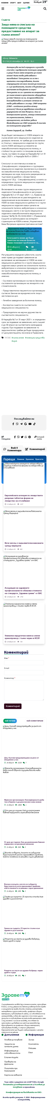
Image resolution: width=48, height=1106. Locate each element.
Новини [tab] (20, 459)
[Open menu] (3, 8)
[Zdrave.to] (23, 9)
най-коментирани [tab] (35, 721)
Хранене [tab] (30, 459)
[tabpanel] (24, 851)
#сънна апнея (18, 338)
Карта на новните (13, 1075)
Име (6, 658)
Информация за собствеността (12, 1052)
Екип (30, 1052)
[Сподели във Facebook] (15, 437)
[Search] (45, 8)
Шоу (19, 3)
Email (6, 668)
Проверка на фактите (10, 1063)
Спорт (13, 3)
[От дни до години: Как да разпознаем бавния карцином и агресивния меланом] (24, 825)
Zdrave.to (13, 58)
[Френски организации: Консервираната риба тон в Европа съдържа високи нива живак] (24, 783)
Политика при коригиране (10, 1069)
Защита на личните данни (11, 1045)
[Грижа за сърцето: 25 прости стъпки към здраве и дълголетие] (24, 911)
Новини (4, 3)
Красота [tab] (39, 459)
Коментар (9, 678)
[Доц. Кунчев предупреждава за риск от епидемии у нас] (24, 741)
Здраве (26, 3)
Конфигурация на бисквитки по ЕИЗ (24, 1092)
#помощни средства (35, 338)
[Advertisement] (24, 362)
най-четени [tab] (10, 721)
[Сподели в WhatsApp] (26, 437)
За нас (31, 1039)
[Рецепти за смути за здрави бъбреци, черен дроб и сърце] (24, 953)
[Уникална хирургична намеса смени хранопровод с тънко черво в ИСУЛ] (24, 618)
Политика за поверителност (18, 1084)
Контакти (33, 1044)
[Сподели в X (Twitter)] (22, 437)
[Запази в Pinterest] (29, 437)
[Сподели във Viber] (18, 437)
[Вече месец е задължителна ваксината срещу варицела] (24, 525)
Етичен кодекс (11, 1057)
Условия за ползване (13, 1039)
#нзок (14, 341)
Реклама (32, 1048)
